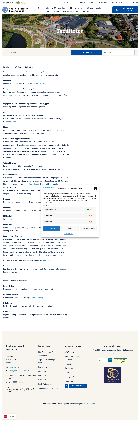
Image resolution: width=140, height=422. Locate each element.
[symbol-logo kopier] (20, 388)
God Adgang (34, 184)
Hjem (7, 52)
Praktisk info (41, 83)
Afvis (70, 229)
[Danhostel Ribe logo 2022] (7, 2)
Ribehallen (47, 260)
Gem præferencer (88, 229)
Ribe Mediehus (91, 404)
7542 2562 (16, 367)
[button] (95, 188)
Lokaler (9, 219)
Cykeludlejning (37, 298)
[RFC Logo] (15, 8)
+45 (10, 367)
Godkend (52, 229)
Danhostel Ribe (29, 72)
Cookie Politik (69, 234)
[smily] (120, 359)
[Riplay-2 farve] (20, 2)
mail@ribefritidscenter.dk (19, 371)
